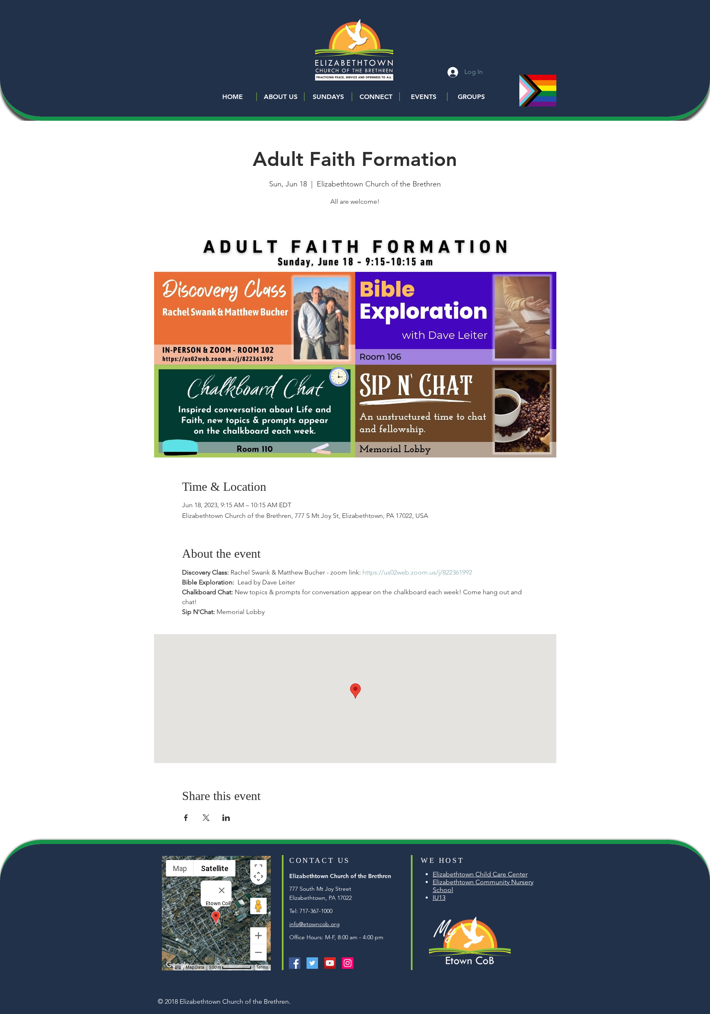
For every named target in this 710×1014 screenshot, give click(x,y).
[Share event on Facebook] (186, 817)
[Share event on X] (206, 817)
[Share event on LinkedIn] (226, 817)
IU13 (439, 897)
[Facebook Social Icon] (294, 963)
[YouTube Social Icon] (330, 963)
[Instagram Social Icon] (347, 963)
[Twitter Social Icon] (312, 963)
